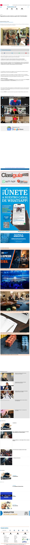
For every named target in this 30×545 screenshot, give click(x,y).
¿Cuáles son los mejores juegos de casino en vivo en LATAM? (9, 354)
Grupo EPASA (6, 541)
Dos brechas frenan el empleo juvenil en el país (19, 449)
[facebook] (14, 530)
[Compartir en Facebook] (4, 53)
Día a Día (15, 537)
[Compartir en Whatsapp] (19, 53)
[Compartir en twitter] (12, 53)
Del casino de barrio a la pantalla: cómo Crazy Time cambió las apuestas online (12, 311)
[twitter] (18, 530)
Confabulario (15, 422)
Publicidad (6, 540)
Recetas (15, 540)
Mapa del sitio (6, 537)
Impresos (15, 541)
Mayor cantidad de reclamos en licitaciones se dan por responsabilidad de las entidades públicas (21, 432)
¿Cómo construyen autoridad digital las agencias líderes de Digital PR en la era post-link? (13, 332)
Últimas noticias (4, 371)
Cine (15, 539)
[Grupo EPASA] (24, 542)
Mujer (15, 538)
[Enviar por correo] (25, 53)
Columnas (3, 470)
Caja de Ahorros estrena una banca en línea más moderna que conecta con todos (12, 289)
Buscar (5, 536)
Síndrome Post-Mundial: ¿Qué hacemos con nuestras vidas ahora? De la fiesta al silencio (13, 268)
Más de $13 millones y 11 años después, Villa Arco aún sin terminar (21, 440)
